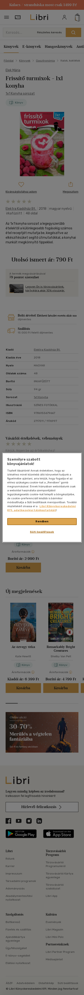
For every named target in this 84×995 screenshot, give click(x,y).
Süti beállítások (42, 532)
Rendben (42, 521)
